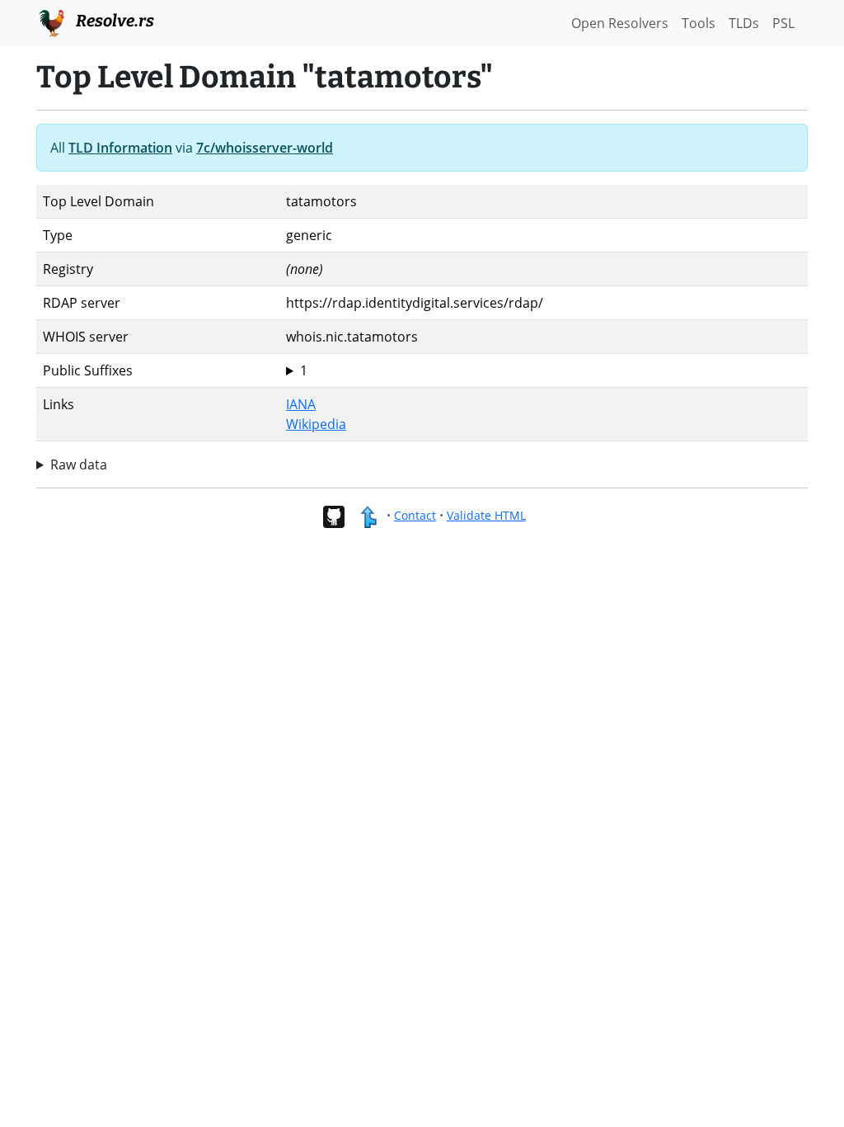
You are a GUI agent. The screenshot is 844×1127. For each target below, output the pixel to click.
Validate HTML (486, 515)
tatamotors (321, 370)
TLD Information (120, 148)
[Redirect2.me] (368, 515)
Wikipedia (316, 424)
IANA (301, 404)
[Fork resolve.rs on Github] (333, 515)
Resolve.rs (113, 21)
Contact (415, 515)
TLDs (744, 23)
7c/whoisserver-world (264, 148)
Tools (698, 23)
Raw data (78, 464)
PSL (783, 23)
